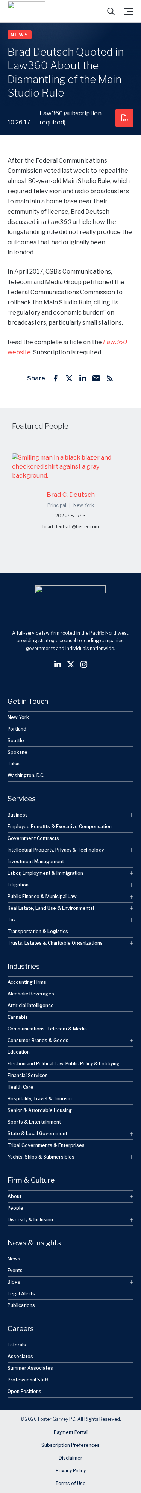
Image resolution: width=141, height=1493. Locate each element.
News (20, 35)
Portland (17, 729)
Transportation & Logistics (38, 931)
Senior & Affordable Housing (40, 1110)
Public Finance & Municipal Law (42, 896)
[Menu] (128, 11)
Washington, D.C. (26, 775)
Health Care (20, 1087)
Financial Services (28, 1075)
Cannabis (18, 1017)
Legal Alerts (21, 1293)
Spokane (17, 752)
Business (18, 815)
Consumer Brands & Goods (38, 1040)
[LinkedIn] (82, 378)
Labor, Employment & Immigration (45, 873)
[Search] (110, 11)
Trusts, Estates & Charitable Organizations (55, 943)
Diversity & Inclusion (30, 1219)
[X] (69, 378)
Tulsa (14, 764)
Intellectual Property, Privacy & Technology (56, 850)
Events (15, 1270)
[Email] (96, 378)
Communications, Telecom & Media (47, 1029)
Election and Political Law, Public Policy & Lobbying (64, 1063)
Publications (21, 1305)
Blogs (14, 1282)
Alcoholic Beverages (31, 994)
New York (18, 717)
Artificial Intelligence (31, 1005)
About (14, 1196)
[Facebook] (55, 378)
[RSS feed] (109, 378)
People (15, 1208)
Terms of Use (70, 1483)
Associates (20, 1356)
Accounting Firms (27, 982)
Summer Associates (30, 1368)
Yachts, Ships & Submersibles (41, 1157)
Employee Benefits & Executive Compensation (60, 826)
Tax (12, 920)
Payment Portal (71, 1432)
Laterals (17, 1345)
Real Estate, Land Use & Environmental (51, 908)
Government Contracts (33, 838)
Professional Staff (28, 1380)
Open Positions (24, 1391)
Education (19, 1052)
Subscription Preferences (70, 1445)
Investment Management (36, 861)
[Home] (26, 11)
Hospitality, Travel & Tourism (40, 1098)
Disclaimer (70, 1458)
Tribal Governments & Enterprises (46, 1145)
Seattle (16, 740)
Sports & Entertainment (34, 1122)
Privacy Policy (71, 1470)
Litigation (18, 885)
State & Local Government (37, 1133)
